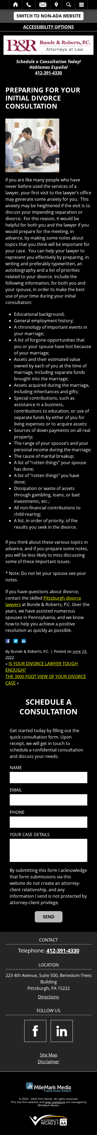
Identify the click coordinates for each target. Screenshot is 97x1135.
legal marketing (55, 1102)
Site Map (48, 1055)
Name (16, 768)
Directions (48, 997)
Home (15, 4)
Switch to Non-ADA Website (48, 16)
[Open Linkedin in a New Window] (62, 1031)
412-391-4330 (48, 73)
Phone (17, 812)
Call (28, 4)
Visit (56, 4)
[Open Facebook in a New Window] (35, 1031)
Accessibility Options (48, 27)
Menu (81, 4)
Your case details (30, 834)
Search (68, 4)
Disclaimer (48, 1062)
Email (42, 4)
